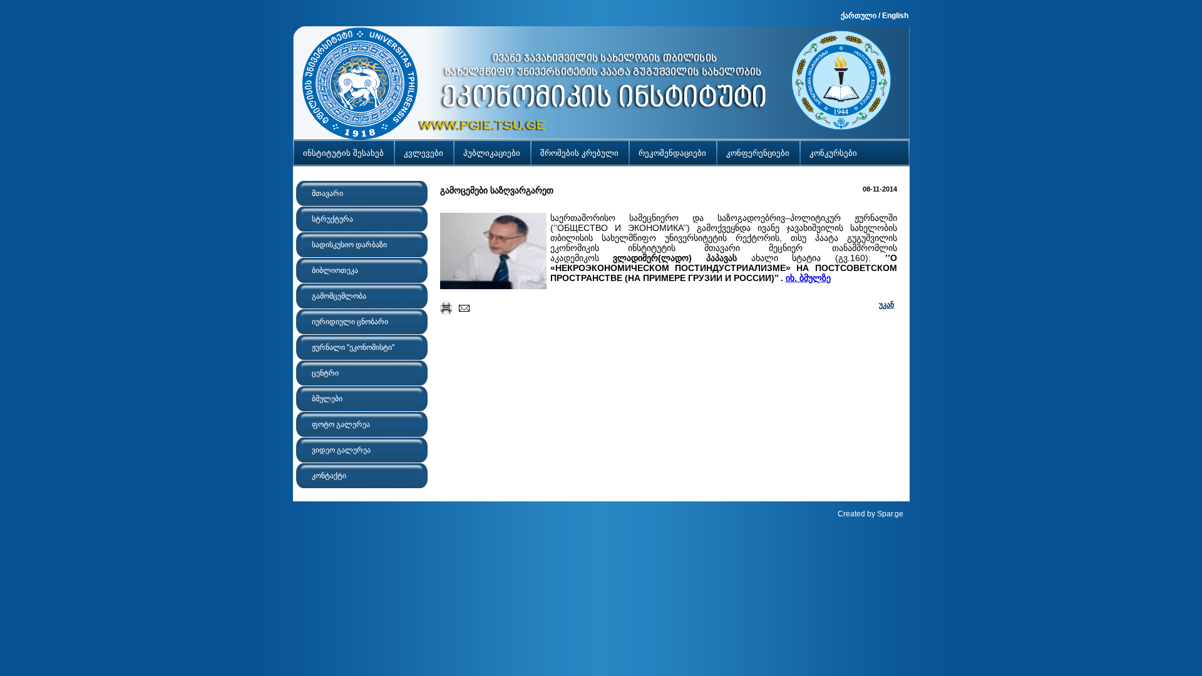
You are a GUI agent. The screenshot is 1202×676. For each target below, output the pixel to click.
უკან (886, 304)
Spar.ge (890, 514)
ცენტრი (325, 373)
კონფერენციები (757, 153)
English (895, 15)
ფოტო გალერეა (341, 424)
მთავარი (327, 193)
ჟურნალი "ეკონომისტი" (353, 347)
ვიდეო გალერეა (341, 450)
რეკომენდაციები (672, 153)
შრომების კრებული (579, 153)
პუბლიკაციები (491, 153)
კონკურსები (833, 153)
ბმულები (327, 398)
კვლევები (423, 153)
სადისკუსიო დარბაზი (349, 244)
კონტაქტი (329, 475)
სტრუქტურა (332, 219)
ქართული (858, 15)
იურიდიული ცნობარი (350, 321)
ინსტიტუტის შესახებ (343, 153)
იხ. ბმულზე (808, 278)
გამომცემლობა (339, 296)
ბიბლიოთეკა (335, 270)
